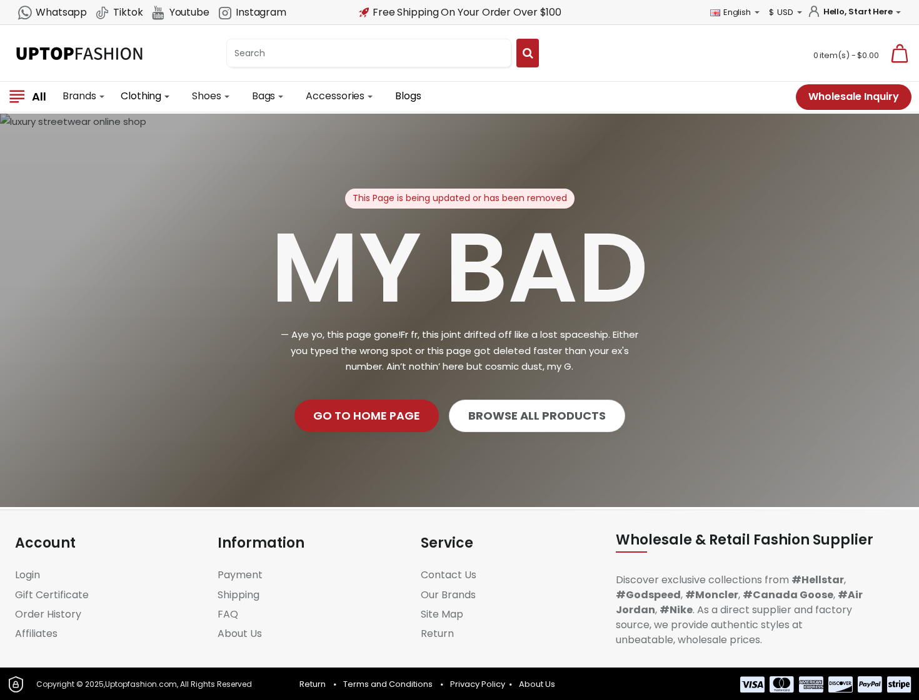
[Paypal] (870, 684)
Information (261, 543)
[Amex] (811, 684)
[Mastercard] (782, 684)
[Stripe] (899, 684)
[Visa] (752, 684)
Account (45, 543)
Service (447, 543)
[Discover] (840, 684)
